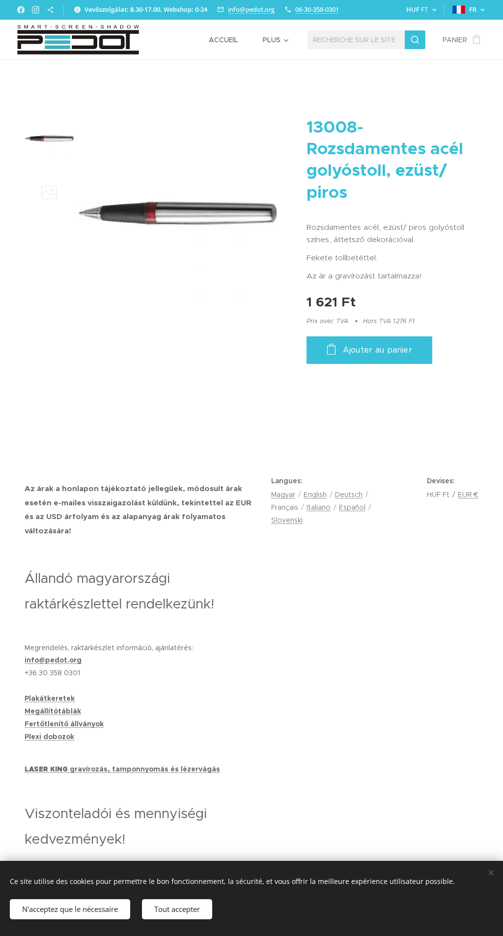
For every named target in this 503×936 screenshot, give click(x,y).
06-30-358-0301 (317, 9)
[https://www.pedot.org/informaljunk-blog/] (50, 9)
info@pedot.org (251, 9)
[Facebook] (21, 9)
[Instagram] (35, 9)
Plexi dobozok (49, 736)
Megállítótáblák (53, 711)
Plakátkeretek (50, 698)
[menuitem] (228, 40)
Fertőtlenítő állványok (64, 723)
